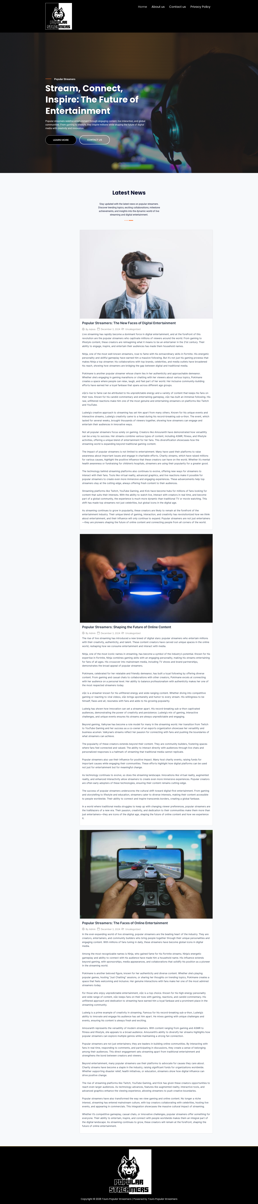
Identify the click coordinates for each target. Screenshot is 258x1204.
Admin (92, 329)
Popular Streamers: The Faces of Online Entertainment (125, 923)
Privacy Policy (200, 7)
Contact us (177, 7)
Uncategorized (132, 329)
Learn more (61, 140)
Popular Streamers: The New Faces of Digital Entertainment (129, 323)
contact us (94, 139)
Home (142, 7)
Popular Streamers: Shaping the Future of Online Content (126, 627)
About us (158, 7)
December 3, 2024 (110, 329)
